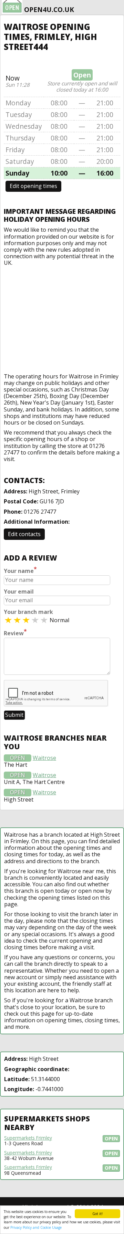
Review (15, 632)
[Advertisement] (62, 318)
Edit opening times (33, 186)
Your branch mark (28, 612)
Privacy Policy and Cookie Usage (36, 1227)
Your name (20, 570)
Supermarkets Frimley (28, 1138)
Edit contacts (24, 534)
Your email (19, 591)
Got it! (97, 1213)
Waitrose (44, 758)
